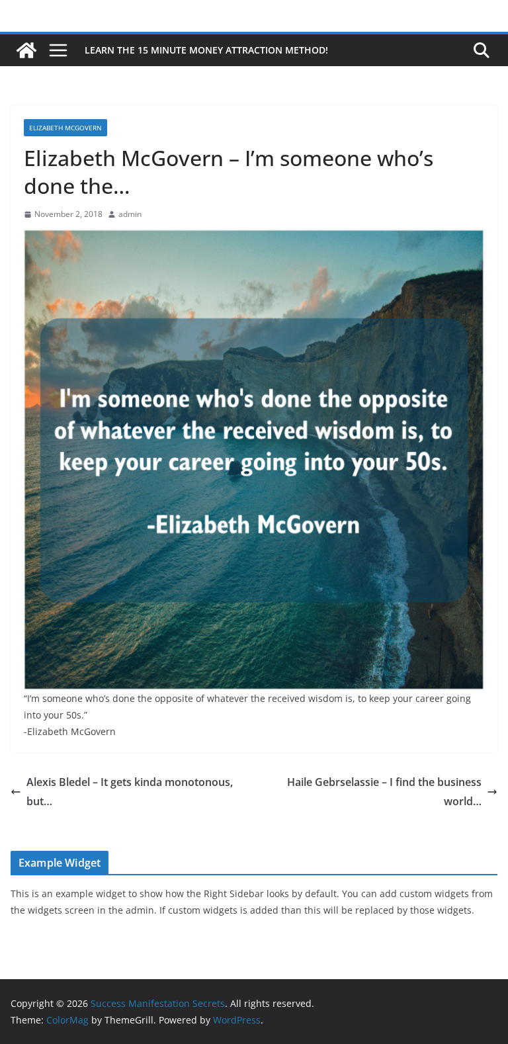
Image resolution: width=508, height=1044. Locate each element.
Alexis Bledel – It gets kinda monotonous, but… (129, 791)
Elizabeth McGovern (65, 127)
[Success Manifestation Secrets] (26, 50)
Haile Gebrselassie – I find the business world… (384, 791)
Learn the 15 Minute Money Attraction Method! (206, 50)
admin (130, 214)
